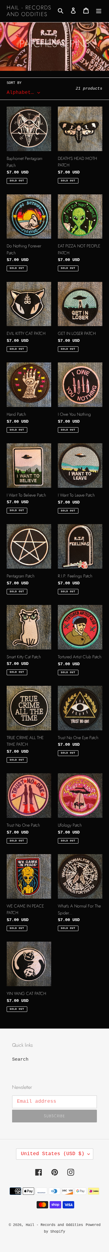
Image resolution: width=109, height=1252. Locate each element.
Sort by (14, 83)
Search (20, 1059)
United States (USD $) (52, 1154)
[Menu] (98, 11)
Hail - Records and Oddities (29, 11)
